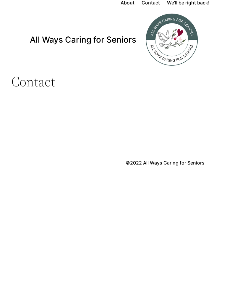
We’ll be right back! (188, 3)
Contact (151, 3)
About (127, 3)
